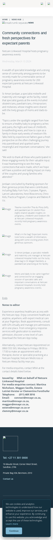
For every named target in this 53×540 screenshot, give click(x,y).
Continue (14, 531)
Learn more (12, 523)
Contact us (8, 478)
